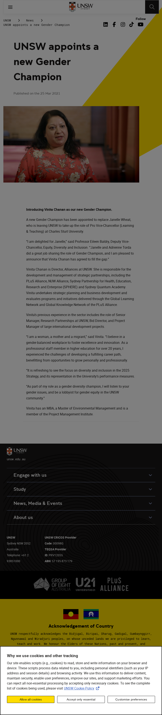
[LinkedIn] (106, 24)
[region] (81, 680)
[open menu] (10, 7)
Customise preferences (131, 699)
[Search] (152, 7)
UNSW (7, 20)
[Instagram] (123, 24)
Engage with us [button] (30, 475)
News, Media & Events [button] (38, 503)
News (30, 20)
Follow (141, 19)
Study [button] (20, 489)
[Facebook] (114, 24)
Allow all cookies (31, 699)
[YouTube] (140, 24)
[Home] (81, 7)
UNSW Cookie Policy (82, 688)
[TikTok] (131, 24)
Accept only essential (81, 699)
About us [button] (23, 517)
